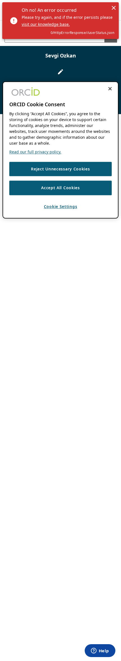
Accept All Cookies (60, 188)
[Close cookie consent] (110, 88)
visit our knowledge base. (46, 24)
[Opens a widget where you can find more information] (99, 651)
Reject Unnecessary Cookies (60, 169)
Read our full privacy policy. (35, 151)
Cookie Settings (60, 206)
